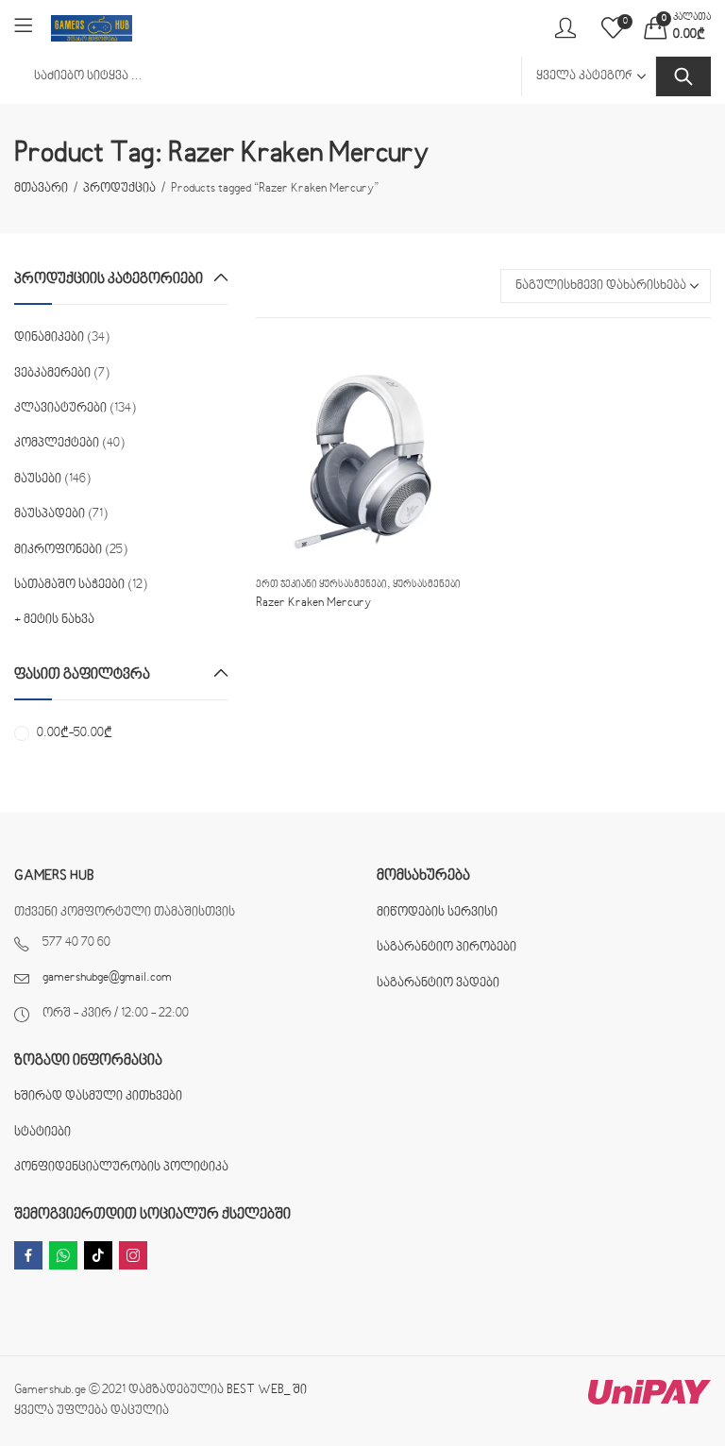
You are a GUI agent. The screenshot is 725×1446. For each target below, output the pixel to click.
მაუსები (37, 479)
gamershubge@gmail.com (107, 977)
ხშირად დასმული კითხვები (98, 1096)
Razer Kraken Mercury (313, 603)
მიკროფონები (58, 550)
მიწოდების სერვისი (437, 912)
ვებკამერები (52, 373)
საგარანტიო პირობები (446, 947)
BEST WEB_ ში (267, 1390)
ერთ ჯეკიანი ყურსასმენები (321, 585)
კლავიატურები (60, 408)
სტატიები (42, 1132)
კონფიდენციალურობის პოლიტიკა (121, 1167)
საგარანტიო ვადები (438, 983)
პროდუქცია (119, 188)
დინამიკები (49, 338)
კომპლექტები (56, 443)
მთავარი (41, 188)
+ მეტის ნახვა (54, 620)
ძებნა (683, 76)
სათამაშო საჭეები (69, 585)
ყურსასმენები (427, 585)
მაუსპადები (49, 514)
